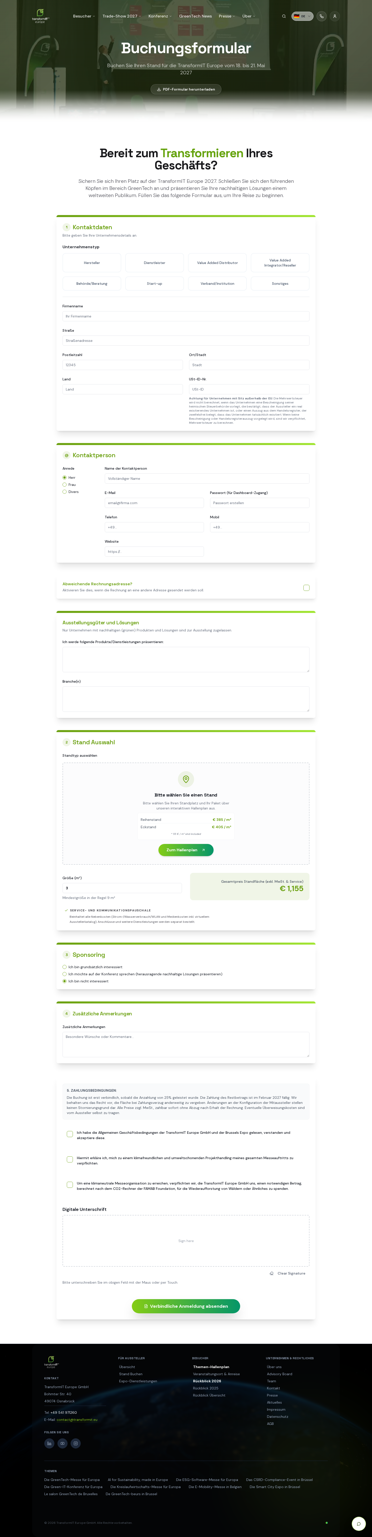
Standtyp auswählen (80, 755)
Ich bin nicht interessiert (89, 981)
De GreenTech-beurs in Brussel (131, 1494)
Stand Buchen (130, 1374)
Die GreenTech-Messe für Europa (72, 1479)
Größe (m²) (72, 878)
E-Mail (110, 492)
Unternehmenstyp (81, 247)
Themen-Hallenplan (211, 1367)
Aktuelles (274, 1402)
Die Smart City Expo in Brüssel (275, 1487)
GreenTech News (195, 16)
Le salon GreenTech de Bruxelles (71, 1494)
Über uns (274, 1367)
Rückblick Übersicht (209, 1395)
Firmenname (73, 306)
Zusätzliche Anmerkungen (84, 1026)
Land (67, 379)
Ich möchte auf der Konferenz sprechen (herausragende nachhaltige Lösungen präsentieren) (145, 974)
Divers (74, 491)
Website (112, 541)
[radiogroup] (81, 483)
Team (271, 1381)
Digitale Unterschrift (85, 1209)
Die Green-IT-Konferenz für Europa (73, 1487)
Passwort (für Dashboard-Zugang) (239, 492)
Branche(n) (72, 681)
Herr (72, 477)
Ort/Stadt (197, 354)
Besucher (82, 16)
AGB (270, 1423)
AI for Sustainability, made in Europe (138, 1479)
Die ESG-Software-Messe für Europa (207, 1479)
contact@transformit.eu (77, 1419)
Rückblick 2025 (205, 1388)
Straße (68, 330)
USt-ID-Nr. (197, 379)
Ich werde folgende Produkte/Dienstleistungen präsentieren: (113, 642)
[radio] (65, 477)
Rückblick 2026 (207, 1381)
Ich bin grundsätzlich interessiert (95, 967)
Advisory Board (279, 1374)
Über (247, 16)
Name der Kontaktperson (126, 468)
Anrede (68, 468)
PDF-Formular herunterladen (189, 89)
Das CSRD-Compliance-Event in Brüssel (279, 1479)
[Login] (335, 16)
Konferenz (158, 16)
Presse (272, 1395)
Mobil (214, 517)
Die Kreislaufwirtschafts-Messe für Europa (146, 1487)
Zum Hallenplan (182, 850)
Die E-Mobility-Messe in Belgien (215, 1487)
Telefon (111, 517)
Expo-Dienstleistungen (138, 1381)
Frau (72, 484)
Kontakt (273, 1388)
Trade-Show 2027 (119, 16)
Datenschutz (277, 1416)
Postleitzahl (72, 354)
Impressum (276, 1409)
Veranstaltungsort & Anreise (216, 1374)
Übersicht (127, 1367)
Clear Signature (291, 1273)
